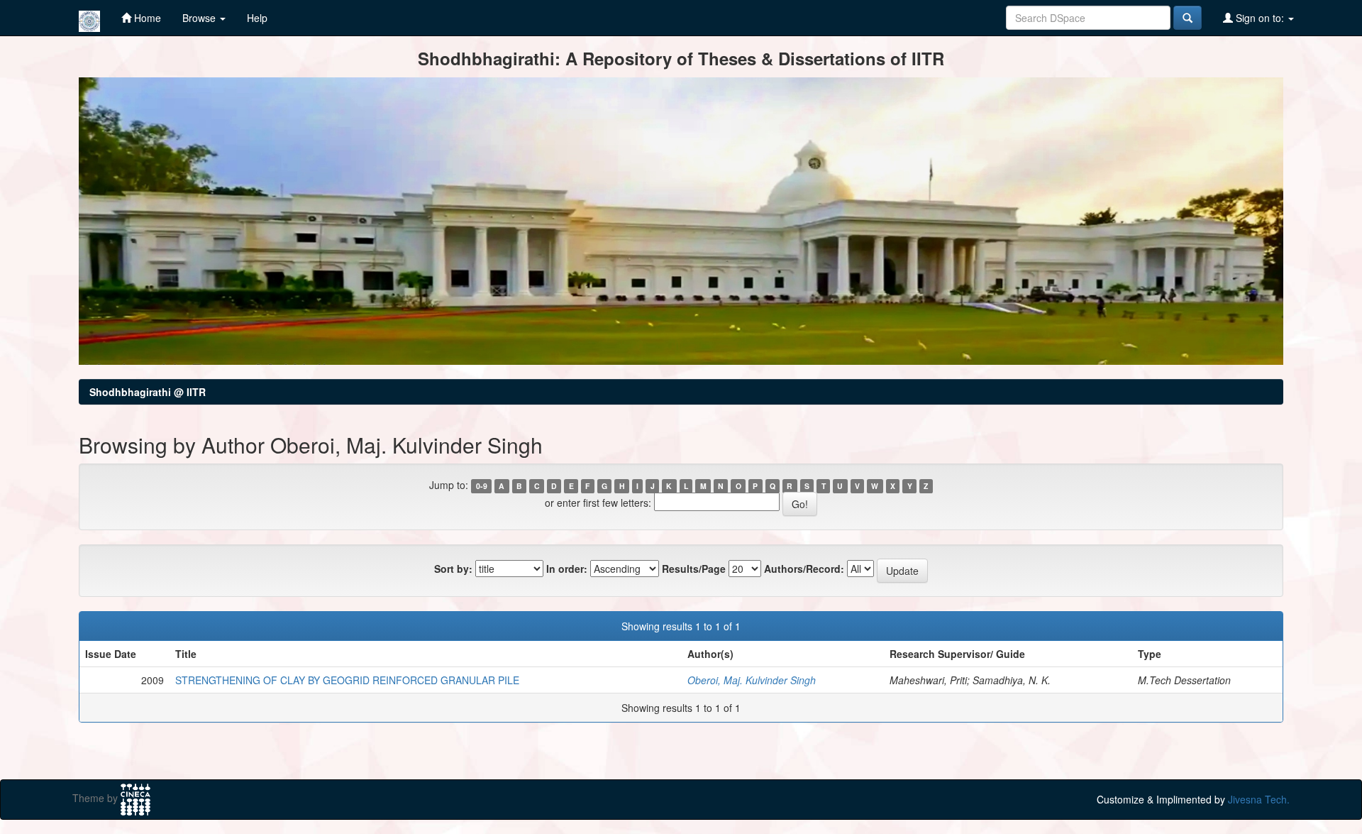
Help (257, 18)
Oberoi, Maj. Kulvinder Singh (751, 680)
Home (146, 18)
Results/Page (694, 568)
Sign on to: (1260, 18)
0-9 (481, 486)
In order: (566, 568)
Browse (200, 18)
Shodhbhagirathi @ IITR (147, 392)
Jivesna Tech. (1259, 799)
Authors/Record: (804, 568)
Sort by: (453, 568)
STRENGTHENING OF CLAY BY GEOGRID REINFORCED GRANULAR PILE (347, 680)
